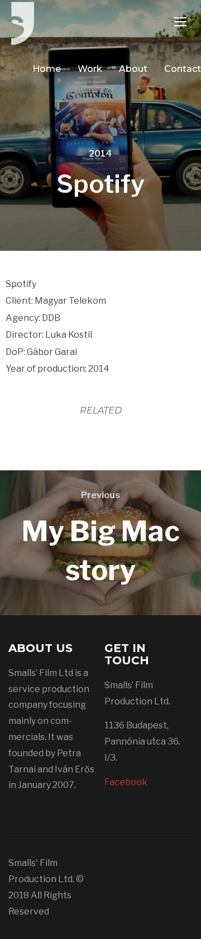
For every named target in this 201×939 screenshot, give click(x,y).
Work (90, 69)
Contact (182, 69)
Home (46, 69)
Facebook (125, 782)
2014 (100, 153)
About (133, 69)
